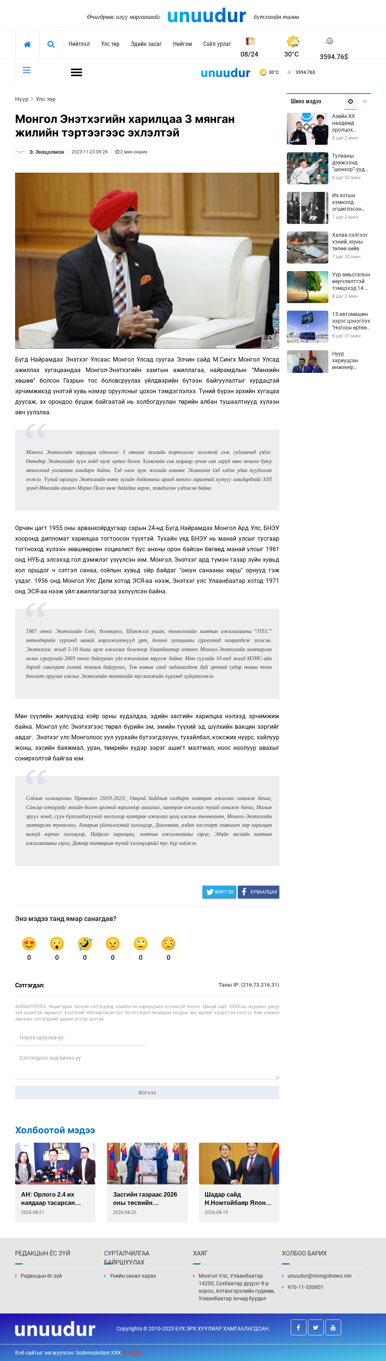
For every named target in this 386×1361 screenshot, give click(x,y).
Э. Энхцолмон (46, 152)
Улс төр (110, 44)
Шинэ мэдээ (306, 101)
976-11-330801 (306, 1287)
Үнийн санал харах (133, 1276)
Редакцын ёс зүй (41, 1276)
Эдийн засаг (146, 44)
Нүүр (21, 99)
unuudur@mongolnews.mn (320, 1276)
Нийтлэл (79, 44)
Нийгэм (182, 44)
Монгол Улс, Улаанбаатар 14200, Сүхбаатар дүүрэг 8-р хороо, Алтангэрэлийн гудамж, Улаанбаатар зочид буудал (237, 1287)
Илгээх (147, 1093)
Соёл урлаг (217, 44)
